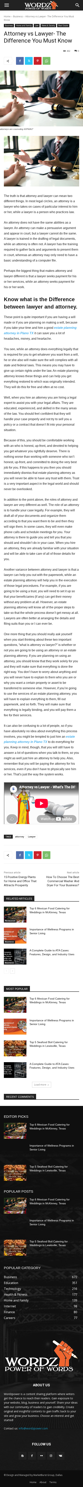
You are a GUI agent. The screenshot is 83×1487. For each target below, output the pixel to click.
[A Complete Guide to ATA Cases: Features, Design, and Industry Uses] (15, 957)
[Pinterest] (38, 61)
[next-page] (12, 971)
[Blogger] (22, 1456)
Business (18, 16)
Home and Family (24, 25)
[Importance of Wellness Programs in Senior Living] (15, 936)
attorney (19, 836)
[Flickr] (41, 1456)
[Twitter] (29, 61)
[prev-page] (6, 971)
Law (36, 25)
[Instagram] (51, 1456)
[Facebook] (20, 61)
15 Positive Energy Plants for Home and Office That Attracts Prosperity (20, 881)
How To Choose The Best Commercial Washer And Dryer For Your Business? (62, 881)
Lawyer (32, 836)
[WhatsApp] (46, 61)
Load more (40, 1084)
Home (7, 16)
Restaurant (10, 921)
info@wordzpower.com (33, 1428)
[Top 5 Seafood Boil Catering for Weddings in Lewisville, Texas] (15, 1048)
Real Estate (63, 25)
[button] (6, 5)
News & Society (48, 25)
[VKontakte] (60, 1456)
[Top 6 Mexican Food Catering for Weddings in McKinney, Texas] (15, 915)
